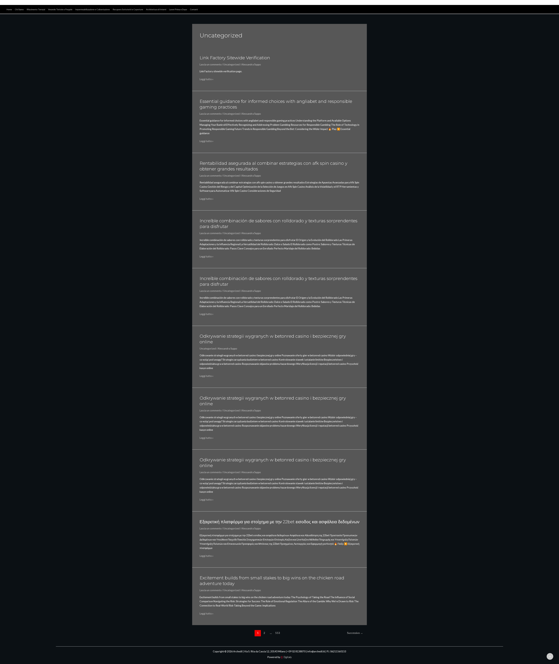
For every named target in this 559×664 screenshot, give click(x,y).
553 (277, 632)
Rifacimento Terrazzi (36, 9)
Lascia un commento (211, 64)
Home (9, 9)
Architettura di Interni (156, 9)
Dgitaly (288, 657)
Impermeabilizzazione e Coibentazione (92, 9)
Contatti (194, 9)
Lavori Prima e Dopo (178, 9)
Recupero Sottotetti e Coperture (128, 9)
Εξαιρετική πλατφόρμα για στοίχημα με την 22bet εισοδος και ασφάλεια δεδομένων (279, 521)
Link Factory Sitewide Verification (235, 57)
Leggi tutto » (206, 79)
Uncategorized (231, 64)
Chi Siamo (19, 9)
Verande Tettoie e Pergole (60, 9)
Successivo (355, 632)
